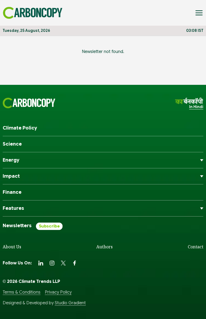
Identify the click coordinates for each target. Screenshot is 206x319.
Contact (195, 247)
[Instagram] (52, 263)
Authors (104, 247)
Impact (11, 176)
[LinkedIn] (40, 263)
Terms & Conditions (22, 292)
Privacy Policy (58, 292)
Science (12, 144)
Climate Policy (20, 128)
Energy (11, 160)
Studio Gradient (70, 303)
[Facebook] (74, 263)
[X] (63, 263)
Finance (12, 192)
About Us (12, 247)
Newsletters (17, 226)
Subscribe (49, 226)
